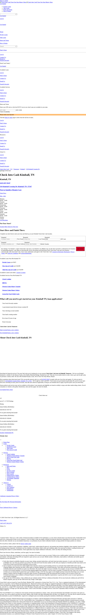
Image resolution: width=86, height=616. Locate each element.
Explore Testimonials (7, 432)
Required (3, 237)
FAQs (8, 469)
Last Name (42, 239)
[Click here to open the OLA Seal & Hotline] (4, 535)
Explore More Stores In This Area (9, 226)
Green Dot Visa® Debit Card (14, 460)
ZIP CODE (19, 110)
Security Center (11, 470)
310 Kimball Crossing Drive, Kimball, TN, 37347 (18, 381)
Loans (5, 443)
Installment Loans (11, 446)
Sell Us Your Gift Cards (13, 457)
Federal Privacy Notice (13, 475)
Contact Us (3, 57)
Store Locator (10, 473)
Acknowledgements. (26, 253)
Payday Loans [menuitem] (7, 6)
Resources (6, 464)
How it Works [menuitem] (7, 11)
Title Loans (10, 448)
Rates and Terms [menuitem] (7, 9)
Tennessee (16, 169)
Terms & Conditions (12, 253)
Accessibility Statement (13, 478)
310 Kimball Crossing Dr (33, 169)
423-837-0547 (46, 379)
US (11, 169)
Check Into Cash (4, 169)
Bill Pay (9, 458)
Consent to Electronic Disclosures (61, 252)
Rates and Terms (11, 466)
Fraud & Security (4, 60)
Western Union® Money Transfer (16, 455)
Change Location (20, 272)
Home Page (6, 442)
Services (5, 452)
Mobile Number (44, 244)
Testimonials (10, 490)
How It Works (10, 472)
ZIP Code (63, 239)
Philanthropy (10, 488)
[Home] (13, 2)
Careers (9, 484)
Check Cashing (11, 454)
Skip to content (4, 0)
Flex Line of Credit (12, 450)
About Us (6, 482)
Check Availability (5, 112)
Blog (8, 467)
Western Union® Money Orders (15, 461)
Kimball (22, 169)
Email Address (21, 244)
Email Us (2, 59)
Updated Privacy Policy (13, 476)
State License (9, 330)
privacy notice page (26, 543)
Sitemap (9, 480)
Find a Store (9, 389)
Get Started (3, 3)
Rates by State (8, 117)
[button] (43, 187)
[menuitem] (43, 32)
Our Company (10, 487)
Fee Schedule (9, 332)
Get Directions (4, 220)
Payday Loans (10, 445)
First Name (20, 239)
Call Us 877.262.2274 (6, 523)
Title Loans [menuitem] (6, 8)
